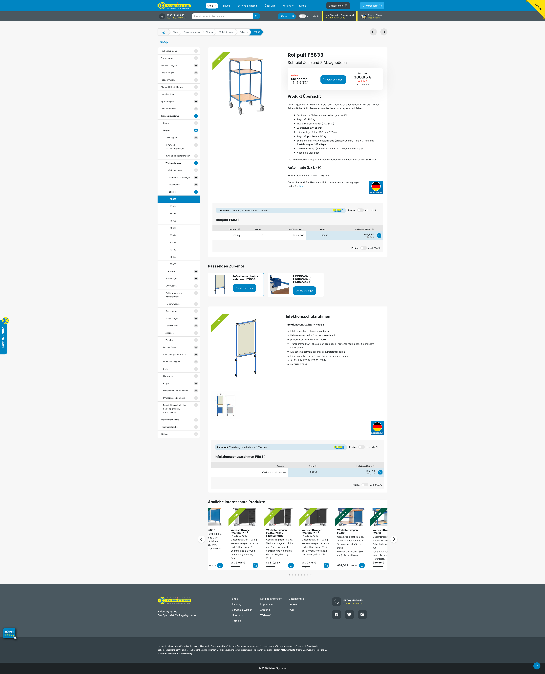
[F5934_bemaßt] (225, 405)
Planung (237, 604)
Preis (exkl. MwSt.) (363, 229)
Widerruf (265, 615)
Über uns (237, 615)
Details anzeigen (244, 288)
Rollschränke (174, 184)
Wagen (209, 32)
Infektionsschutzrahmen (174, 398)
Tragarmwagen (172, 304)
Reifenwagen (171, 278)
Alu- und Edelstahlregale (172, 87)
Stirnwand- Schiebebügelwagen (175, 147)
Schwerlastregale (169, 65)
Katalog (236, 620)
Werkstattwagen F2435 (347, 531)
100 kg (236, 235)
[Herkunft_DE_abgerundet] (376, 187)
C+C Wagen (171, 285)
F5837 (173, 257)
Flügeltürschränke (169, 427)
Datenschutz (296, 598)
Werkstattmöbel (168, 108)
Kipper (166, 383)
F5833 (173, 199)
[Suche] (256, 16)
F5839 (173, 228)
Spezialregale (167, 101)
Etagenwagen (171, 318)
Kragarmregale (168, 80)
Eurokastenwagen (171, 361)
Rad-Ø (258, 229)
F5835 (173, 213)
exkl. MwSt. (313, 16)
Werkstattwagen (226, 32)
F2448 (173, 242)
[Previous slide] (201, 539)
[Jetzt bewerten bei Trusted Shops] (9, 634)
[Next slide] (393, 539)
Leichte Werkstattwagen (179, 177)
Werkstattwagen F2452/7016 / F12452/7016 (276, 533)
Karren (166, 123)
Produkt (280, 466)
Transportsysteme (192, 32)
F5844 (173, 235)
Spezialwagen (172, 325)
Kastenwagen (171, 311)
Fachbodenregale (169, 51)
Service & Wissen (242, 609)
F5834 (173, 206)
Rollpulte (244, 32)
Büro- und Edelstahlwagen (177, 156)
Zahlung (265, 609)
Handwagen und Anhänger (175, 390)
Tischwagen (171, 137)
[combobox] (226, 16)
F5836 (173, 221)
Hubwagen (168, 376)
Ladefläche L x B (294, 229)
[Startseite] (162, 32)
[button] (289, 575)
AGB (291, 609)
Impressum (266, 604)
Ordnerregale (167, 58)
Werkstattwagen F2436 (383, 531)
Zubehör (169, 340)
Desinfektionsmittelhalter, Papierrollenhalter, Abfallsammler (174, 409)
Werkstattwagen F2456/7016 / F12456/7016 (312, 533)
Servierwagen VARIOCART (175, 354)
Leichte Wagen (170, 347)
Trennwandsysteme (170, 419)
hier (301, 186)
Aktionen (169, 333)
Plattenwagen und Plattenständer (173, 295)
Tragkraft (233, 229)
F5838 (173, 264)
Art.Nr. (323, 229)
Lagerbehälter (167, 94)
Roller (165, 369)
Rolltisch (171, 271)
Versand (293, 604)
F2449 (173, 249)
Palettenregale (167, 72)
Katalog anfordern (271, 598)
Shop (175, 32)
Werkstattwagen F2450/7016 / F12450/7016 (241, 533)
